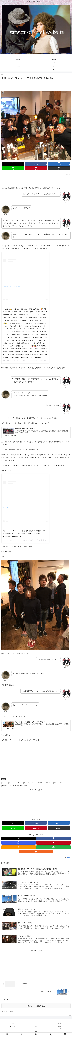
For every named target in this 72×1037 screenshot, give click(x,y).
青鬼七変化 (24, 785)
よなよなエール (29, 782)
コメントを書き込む (36, 1006)
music (59, 1029)
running (12, 1026)
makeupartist (20, 782)
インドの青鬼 (39, 782)
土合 (18, 785)
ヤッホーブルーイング (8, 785)
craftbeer (5, 782)
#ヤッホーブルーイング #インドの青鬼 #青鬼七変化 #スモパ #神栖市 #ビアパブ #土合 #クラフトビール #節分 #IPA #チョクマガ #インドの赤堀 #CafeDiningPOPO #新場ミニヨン (24, 533)
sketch (36, 1029)
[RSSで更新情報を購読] (36, 851)
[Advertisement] (36, 85)
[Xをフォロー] (18, 838)
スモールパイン (59, 782)
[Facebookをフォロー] (53, 838)
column (60, 1023)
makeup (12, 782)
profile (12, 1023)
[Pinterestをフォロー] (53, 843)
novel (12, 1029)
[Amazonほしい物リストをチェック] (18, 847)
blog (4, 779)
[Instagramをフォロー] (18, 843)
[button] (59, 168)
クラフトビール (49, 782)
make (59, 1026)
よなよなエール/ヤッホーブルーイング (13, 360)
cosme (36, 1026)
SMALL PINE (6, 540)
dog (36, 1031)
